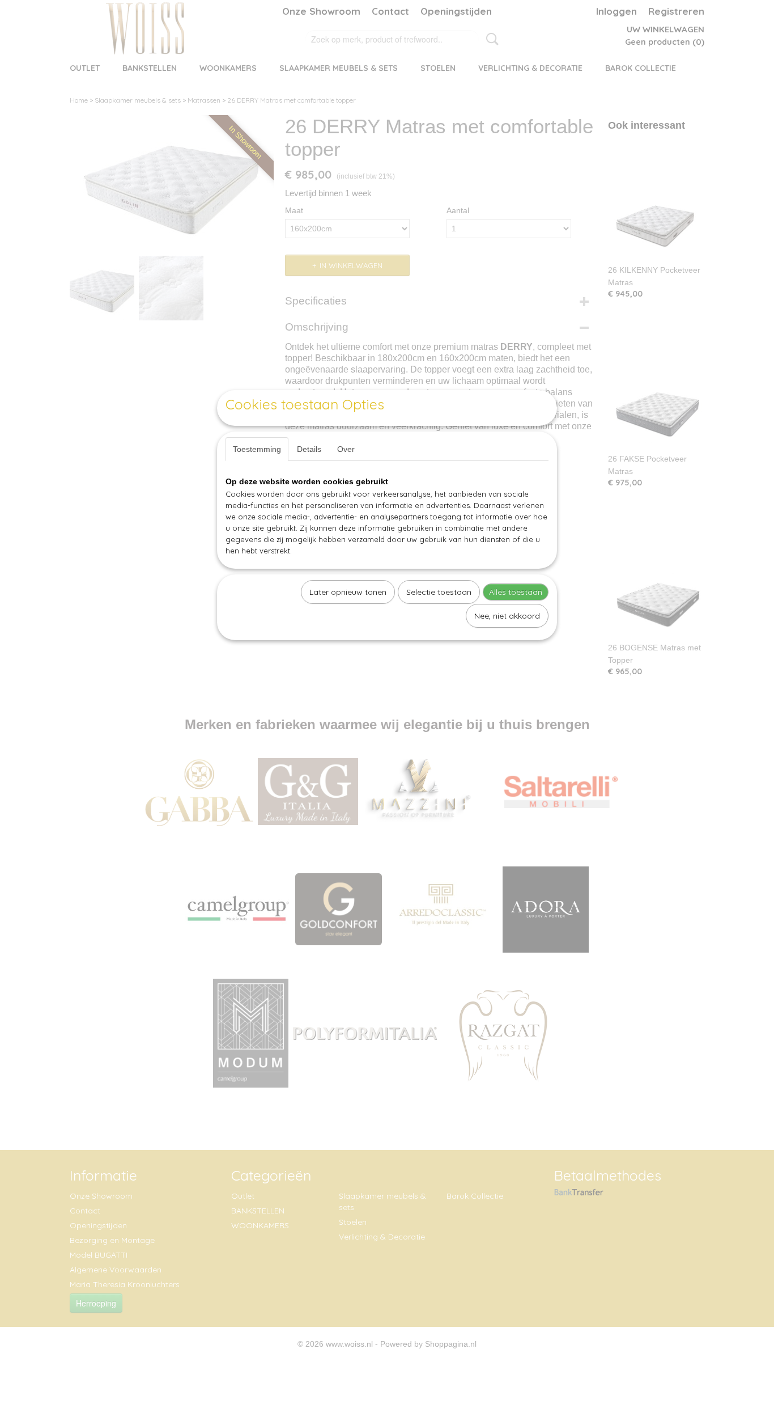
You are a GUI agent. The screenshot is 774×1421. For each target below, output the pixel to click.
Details (309, 449)
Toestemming (257, 449)
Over (346, 449)
